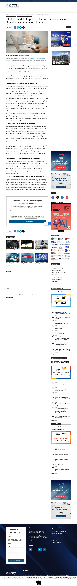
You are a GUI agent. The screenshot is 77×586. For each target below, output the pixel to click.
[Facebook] (15, 27)
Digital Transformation (39, 248)
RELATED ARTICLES (11, 237)
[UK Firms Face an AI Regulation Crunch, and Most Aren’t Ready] (41, 244)
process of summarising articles (22, 113)
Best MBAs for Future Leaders (58, 268)
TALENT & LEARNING (38, 11)
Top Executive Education (41, 0)
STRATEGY (24, 11)
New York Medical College (29, 90)
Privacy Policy (44, 578)
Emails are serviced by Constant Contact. (31, 218)
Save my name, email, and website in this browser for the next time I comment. (23, 294)
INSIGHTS (53, 11)
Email (10, 210)
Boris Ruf (32, 153)
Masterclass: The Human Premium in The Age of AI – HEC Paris (62, 404)
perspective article (11, 100)
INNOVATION (12, 14)
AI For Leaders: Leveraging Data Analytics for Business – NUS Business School (61, 344)
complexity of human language (36, 131)
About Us (11, 0)
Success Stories (55, 276)
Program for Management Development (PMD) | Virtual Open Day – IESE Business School (62, 338)
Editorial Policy (53, 0)
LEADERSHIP (9, 11)
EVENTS (66, 11)
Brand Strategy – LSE (59, 393)
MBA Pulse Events (55, 281)
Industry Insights (55, 274)
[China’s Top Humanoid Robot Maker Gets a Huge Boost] (12, 244)
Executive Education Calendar (57, 279)
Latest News (8, 248)
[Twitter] (18, 27)
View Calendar (54, 354)
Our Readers (16, 0)
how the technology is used (35, 165)
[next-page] (9, 266)
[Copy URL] (23, 27)
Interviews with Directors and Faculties (59, 272)
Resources (20, 0)
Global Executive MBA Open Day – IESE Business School (62, 455)
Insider (15, 148)
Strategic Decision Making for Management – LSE (61, 389)
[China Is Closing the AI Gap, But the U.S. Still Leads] (27, 257)
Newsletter (34, 0)
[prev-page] (7, 266)
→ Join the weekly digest (27, 221)
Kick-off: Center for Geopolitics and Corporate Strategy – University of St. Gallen (62, 351)
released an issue (20, 136)
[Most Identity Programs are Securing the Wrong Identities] (41, 257)
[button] (70, 0)
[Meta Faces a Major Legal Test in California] (27, 244)
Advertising (48, 0)
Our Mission (25, 0)
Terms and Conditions (53, 578)
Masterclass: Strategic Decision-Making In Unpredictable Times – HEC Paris (62, 399)
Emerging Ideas (18, 14)
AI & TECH (17, 11)
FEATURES (60, 11)
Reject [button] (38, 584)
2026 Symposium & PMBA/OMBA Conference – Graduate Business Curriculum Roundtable (62, 469)
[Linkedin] (20, 27)
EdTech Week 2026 (59, 464)
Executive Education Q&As (57, 277)
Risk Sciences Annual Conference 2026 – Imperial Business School (62, 322)
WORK (30, 11)
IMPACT (46, 11)
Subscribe (29, 0)
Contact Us (58, 0)
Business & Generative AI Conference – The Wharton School (62, 332)
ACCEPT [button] (38, 581)
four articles (23, 161)
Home (7, 0)
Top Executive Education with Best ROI (59, 267)
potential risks (17, 170)
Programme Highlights (56, 270)
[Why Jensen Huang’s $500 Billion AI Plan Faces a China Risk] (12, 257)
